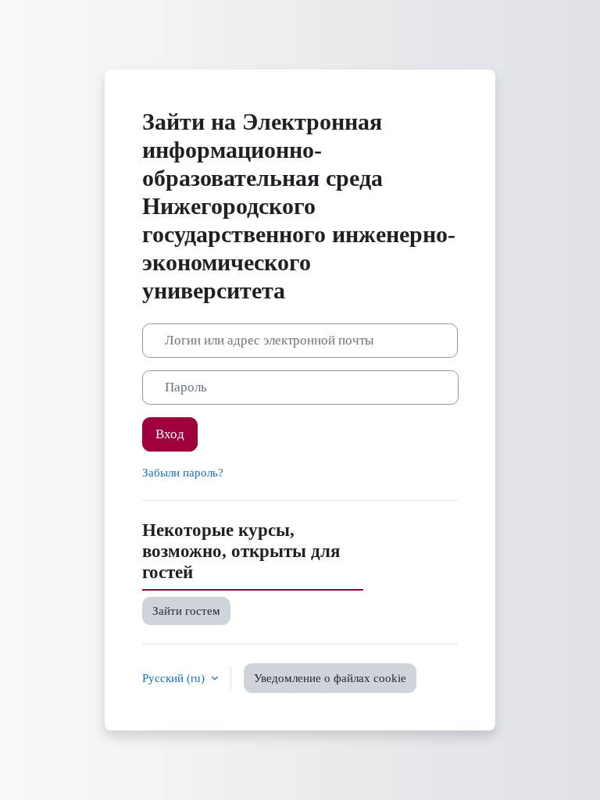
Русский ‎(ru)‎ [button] (175, 678)
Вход (169, 434)
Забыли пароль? (182, 472)
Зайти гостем (186, 611)
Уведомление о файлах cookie (330, 678)
